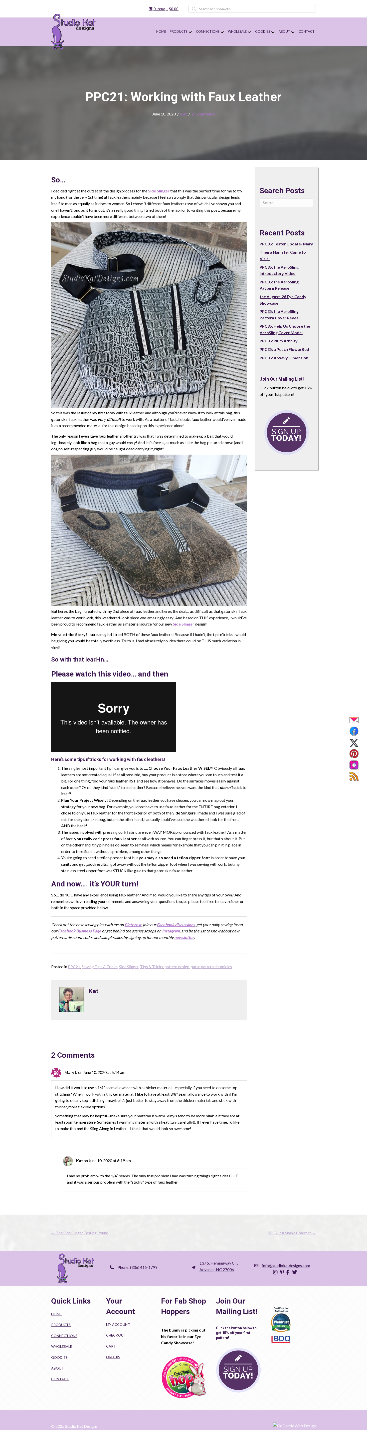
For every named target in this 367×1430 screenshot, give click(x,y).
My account (118, 1324)
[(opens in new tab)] (183, 1377)
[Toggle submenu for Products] (190, 32)
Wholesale (61, 1346)
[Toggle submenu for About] (292, 32)
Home (56, 1314)
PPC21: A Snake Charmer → (292, 1232)
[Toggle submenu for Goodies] (272, 32)
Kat (183, 113)
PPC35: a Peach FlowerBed (284, 349)
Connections (64, 1336)
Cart (111, 1346)
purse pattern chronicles (211, 966)
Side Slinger (159, 190)
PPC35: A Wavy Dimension (284, 357)
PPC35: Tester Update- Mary (286, 243)
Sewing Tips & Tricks (100, 966)
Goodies (59, 1357)
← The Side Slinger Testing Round (79, 1232)
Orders (113, 1357)
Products (61, 1325)
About (57, 1368)
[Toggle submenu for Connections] (222, 32)
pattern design (177, 966)
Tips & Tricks (151, 966)
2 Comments (203, 113)
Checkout (116, 1335)
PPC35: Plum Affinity (279, 340)
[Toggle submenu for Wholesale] (249, 32)
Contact (60, 1379)
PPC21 (74, 966)
